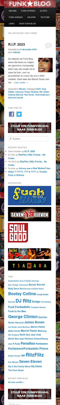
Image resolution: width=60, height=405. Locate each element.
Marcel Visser (29, 330)
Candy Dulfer (43, 294)
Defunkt (11, 302)
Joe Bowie (12, 327)
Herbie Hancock (16, 322)
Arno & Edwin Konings (29, 281)
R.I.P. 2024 (29, 151)
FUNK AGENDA (16, 17)
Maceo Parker (38, 326)
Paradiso (28, 343)
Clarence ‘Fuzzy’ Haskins (26, 91)
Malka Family (14, 331)
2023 (38, 88)
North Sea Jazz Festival (20, 338)
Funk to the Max (17, 311)
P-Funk (16, 343)
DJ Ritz (23, 300)
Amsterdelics (13, 281)
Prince (43, 348)
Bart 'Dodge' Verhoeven (18, 285)
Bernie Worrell (37, 284)
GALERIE (31, 17)
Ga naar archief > (16, 382)
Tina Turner (29, 94)
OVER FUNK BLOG (27, 23)
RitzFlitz (35, 354)
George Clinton (23, 316)
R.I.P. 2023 (16, 44)
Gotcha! (42, 317)
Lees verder (21, 82)
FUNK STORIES (28, 10)
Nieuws (22, 88)
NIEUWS (12, 10)
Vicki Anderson (42, 94)
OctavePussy (41, 338)
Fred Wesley (46, 302)
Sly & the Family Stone (19, 366)
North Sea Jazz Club (30, 334)
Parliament (42, 343)
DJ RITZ (43, 10)
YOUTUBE (45, 17)
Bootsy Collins (22, 293)
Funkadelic (22, 307)
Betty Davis (13, 288)
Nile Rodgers (13, 335)
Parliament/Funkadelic (23, 348)
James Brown (34, 322)
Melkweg (42, 330)
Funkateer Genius (38, 307)
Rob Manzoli (13, 362)
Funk (11, 307)
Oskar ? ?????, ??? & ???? (22, 171)
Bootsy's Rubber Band (34, 288)
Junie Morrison (23, 327)
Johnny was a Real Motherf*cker (34, 168)
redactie (16, 52)
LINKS (11, 23)
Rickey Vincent (14, 356)
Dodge (36, 301)
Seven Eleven (30, 361)
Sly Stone (36, 366)
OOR (10, 344)
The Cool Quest (16, 370)
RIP (41, 91)
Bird (22, 288)
